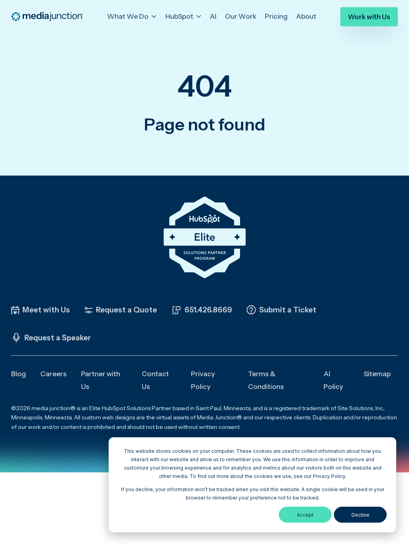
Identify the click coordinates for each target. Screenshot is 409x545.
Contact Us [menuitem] (155, 380)
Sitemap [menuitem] (377, 374)
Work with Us (369, 17)
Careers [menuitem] (53, 374)
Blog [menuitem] (18, 374)
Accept (305, 515)
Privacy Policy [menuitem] (203, 380)
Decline (360, 515)
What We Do (128, 16)
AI (213, 16)
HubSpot (180, 16)
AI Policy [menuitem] (333, 380)
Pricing (276, 16)
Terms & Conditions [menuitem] (266, 380)
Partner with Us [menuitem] (100, 380)
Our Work (240, 16)
